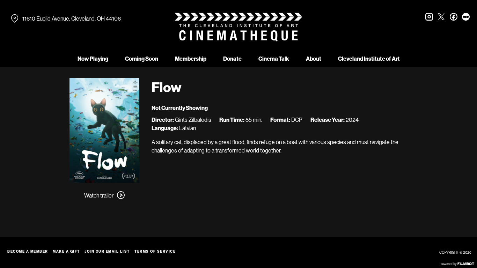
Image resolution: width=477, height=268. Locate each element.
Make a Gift (66, 251)
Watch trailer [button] (98, 195)
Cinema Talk (273, 58)
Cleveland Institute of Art (369, 58)
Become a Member (27, 251)
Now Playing (93, 58)
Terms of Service (155, 251)
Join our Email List (107, 251)
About (313, 58)
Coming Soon (141, 58)
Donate (232, 58)
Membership (190, 58)
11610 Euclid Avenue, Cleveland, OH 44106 (71, 18)
